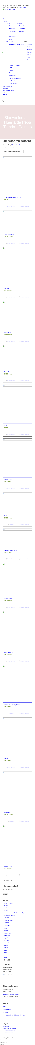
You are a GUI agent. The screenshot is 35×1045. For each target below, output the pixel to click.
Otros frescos (7, 940)
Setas (5, 955)
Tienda (4, 1006)
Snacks (5, 957)
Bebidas (6, 908)
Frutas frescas (7, 933)
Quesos (6, 947)
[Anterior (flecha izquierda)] (1, 1044)
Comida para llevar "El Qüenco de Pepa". (14, 913)
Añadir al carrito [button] (11, 206)
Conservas (19, 23)
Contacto (5, 1012)
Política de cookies (8, 1033)
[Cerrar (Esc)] (6, 1042)
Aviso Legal (6, 1026)
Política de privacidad (9, 1031)
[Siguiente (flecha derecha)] (3, 1044)
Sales (5, 950)
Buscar (5, 894)
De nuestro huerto (8, 920)
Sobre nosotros (7, 1009)
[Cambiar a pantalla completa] (3, 1042)
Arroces (6, 905)
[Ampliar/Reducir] (1, 1042)
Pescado (6, 945)
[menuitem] (17, 19)
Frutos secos (7, 935)
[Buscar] (4, 92)
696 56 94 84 (22, 7)
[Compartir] (4, 1042)
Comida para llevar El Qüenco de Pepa (13, 1015)
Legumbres (7, 938)
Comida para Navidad (9, 915)
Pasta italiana (7, 943)
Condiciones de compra (9, 1028)
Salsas (5, 952)
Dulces (5, 928)
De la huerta (9, 42)
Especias (6, 930)
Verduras (7, 922)
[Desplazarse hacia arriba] (0, 1040)
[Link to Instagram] (3, 1)
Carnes (8, 23)
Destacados (7, 925)
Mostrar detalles (24, 206)
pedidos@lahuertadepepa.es (11, 994)
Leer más (11, 524)
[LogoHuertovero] (17, 9)
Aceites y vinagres (8, 903)
